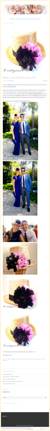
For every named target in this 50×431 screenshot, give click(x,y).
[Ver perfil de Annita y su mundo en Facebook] (3, 416)
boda (17, 359)
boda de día (21, 359)
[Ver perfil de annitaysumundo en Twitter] (4, 416)
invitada (31, 359)
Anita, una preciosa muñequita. (9, 379)
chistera (26, 359)
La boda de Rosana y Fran (8, 374)
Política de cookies (30, 428)
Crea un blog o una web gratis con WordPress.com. (25, 425)
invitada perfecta (37, 359)
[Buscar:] (25, 397)
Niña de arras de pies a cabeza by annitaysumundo (13, 381)
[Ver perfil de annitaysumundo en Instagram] (6, 416)
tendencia (5, 360)
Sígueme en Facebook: (10, 403)
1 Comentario (45, 80)
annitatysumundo (25, 18)
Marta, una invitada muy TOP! (19, 77)
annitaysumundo (11, 359)
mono (43, 359)
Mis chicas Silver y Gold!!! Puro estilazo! (11, 376)
